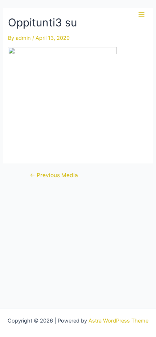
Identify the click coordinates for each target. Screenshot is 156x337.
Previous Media (54, 175)
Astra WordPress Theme (118, 320)
